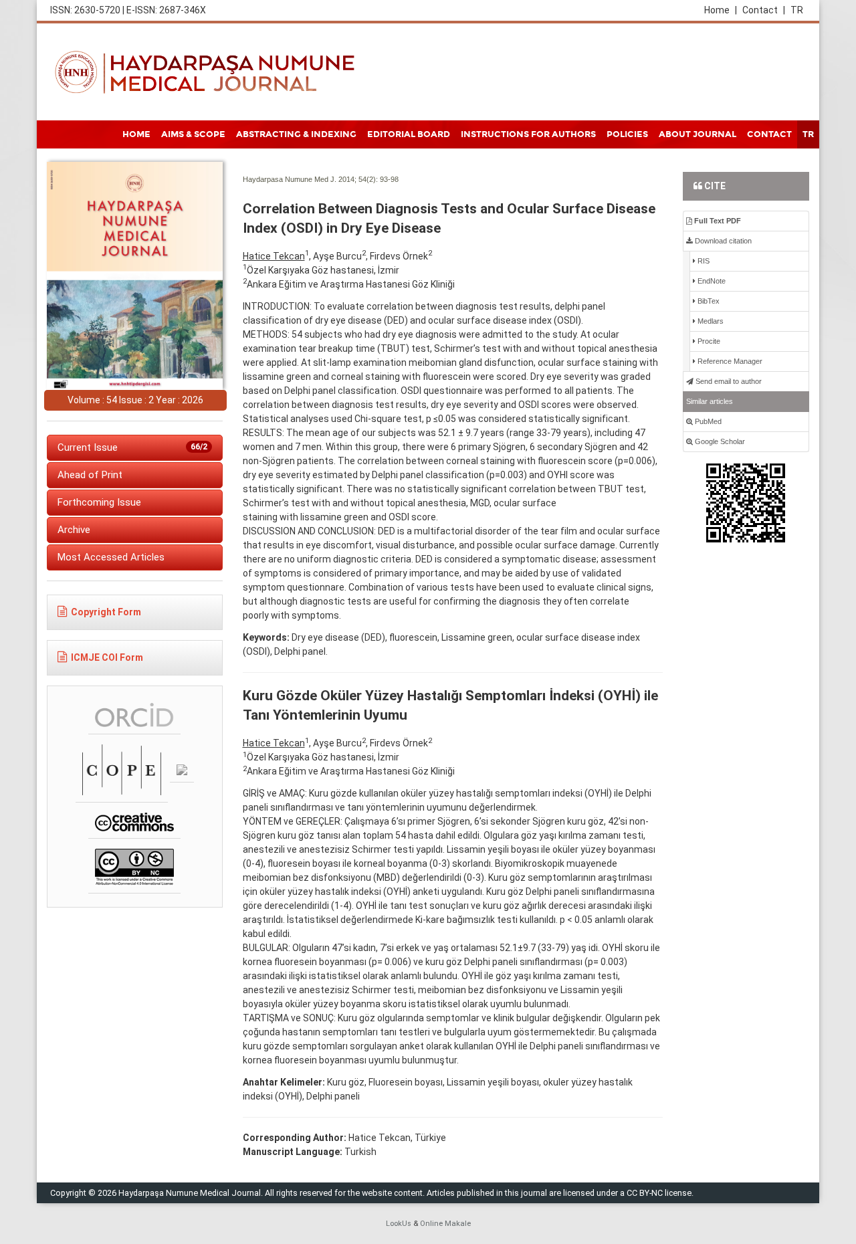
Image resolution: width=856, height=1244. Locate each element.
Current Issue (132, 447)
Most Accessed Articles (111, 557)
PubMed (707, 421)
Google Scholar (719, 441)
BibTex (708, 301)
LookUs (398, 1223)
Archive (74, 530)
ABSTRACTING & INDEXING (296, 134)
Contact (763, 10)
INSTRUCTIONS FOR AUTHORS (528, 134)
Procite (708, 341)
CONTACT (769, 134)
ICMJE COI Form (107, 657)
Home (720, 10)
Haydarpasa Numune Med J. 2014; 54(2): (310, 179)
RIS (703, 261)
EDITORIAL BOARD (408, 134)
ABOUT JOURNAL (697, 134)
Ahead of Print (90, 475)
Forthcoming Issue (99, 502)
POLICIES (627, 134)
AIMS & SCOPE (193, 134)
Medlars (710, 321)
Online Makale (445, 1223)
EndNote (711, 281)
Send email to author (727, 381)
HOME (136, 134)
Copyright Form (106, 612)
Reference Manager (729, 361)
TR (796, 10)
